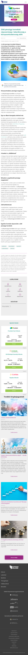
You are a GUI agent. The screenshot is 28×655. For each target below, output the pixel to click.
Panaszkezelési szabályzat (14, 638)
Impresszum (14, 630)
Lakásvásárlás (5, 248)
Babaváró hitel (20, 296)
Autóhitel (20, 285)
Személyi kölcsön (8, 285)
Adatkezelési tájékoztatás (14, 636)
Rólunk (14, 644)
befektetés (4, 246)
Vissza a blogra (14, 557)
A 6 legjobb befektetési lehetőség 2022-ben (12, 540)
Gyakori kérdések (14, 640)
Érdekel (14, 344)
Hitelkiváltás (20, 291)
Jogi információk (14, 632)
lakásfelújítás (11, 246)
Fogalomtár (14, 642)
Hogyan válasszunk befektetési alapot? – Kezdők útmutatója (13, 456)
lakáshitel (19, 246)
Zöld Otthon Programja (18, 124)
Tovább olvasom (14, 432)
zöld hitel (12, 248)
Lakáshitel (8, 291)
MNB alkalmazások (14, 647)
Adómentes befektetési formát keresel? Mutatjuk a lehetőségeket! (13, 502)
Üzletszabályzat (14, 634)
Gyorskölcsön (8, 296)
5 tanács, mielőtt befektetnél (8, 417)
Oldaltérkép (14, 645)
